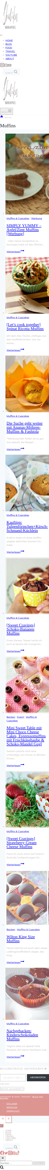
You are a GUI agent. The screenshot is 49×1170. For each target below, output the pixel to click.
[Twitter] (6, 1154)
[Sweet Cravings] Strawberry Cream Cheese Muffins (21, 842)
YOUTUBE (11, 54)
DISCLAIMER (12, 1104)
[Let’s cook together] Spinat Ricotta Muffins (25, 326)
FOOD (8, 47)
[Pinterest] (6, 66)
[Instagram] (2, 66)
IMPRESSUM (12, 1107)
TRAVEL (10, 51)
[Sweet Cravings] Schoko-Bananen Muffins (21, 629)
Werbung (36, 218)
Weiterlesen (15, 251)
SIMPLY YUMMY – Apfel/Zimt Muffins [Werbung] (24, 229)
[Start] (1, 118)
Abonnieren (38, 1077)
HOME (9, 40)
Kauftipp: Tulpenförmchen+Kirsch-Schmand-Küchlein (27, 526)
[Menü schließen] (1, 1125)
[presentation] (27, 174)
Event (20, 717)
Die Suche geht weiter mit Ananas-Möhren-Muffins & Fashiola (25, 427)
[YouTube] (9, 66)
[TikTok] (18, 1154)
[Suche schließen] (2, 1158)
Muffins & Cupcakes (18, 218)
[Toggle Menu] (1, 35)
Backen (11, 717)
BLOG (8, 44)
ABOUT (9, 58)
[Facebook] (2, 1154)
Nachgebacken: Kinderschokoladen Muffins (22, 1035)
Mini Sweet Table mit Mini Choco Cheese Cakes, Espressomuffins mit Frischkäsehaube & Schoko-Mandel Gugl (26, 736)
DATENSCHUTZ (13, 1111)
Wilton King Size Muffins (21, 938)
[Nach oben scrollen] (3, 1119)
